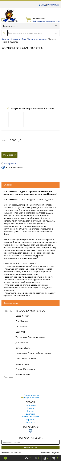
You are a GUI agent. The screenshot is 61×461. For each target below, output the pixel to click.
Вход (43, 5)
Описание (8, 185)
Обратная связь (32, 397)
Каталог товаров (10, 26)
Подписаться (30, 447)
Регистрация (53, 5)
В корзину (11, 155)
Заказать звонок (31, 395)
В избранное (10, 163)
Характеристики (11, 303)
